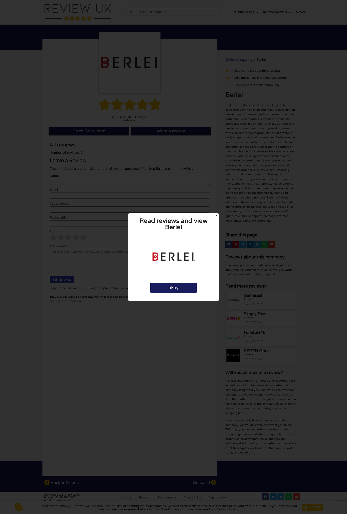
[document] (173, 257)
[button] (216, 215)
